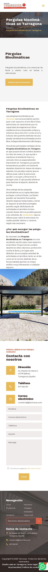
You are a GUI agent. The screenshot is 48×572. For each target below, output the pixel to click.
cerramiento (28, 215)
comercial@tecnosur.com (30, 402)
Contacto (10, 515)
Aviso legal (32, 564)
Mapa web (28, 515)
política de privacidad (33, 468)
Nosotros (28, 505)
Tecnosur (10, 119)
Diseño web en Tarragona (14, 564)
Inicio (8, 505)
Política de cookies (31, 567)
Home (9, 28)
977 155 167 (23, 387)
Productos (10, 508)
